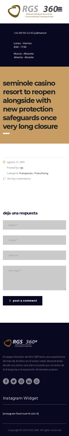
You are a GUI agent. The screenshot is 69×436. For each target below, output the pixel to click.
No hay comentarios (19, 178)
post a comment (25, 300)
